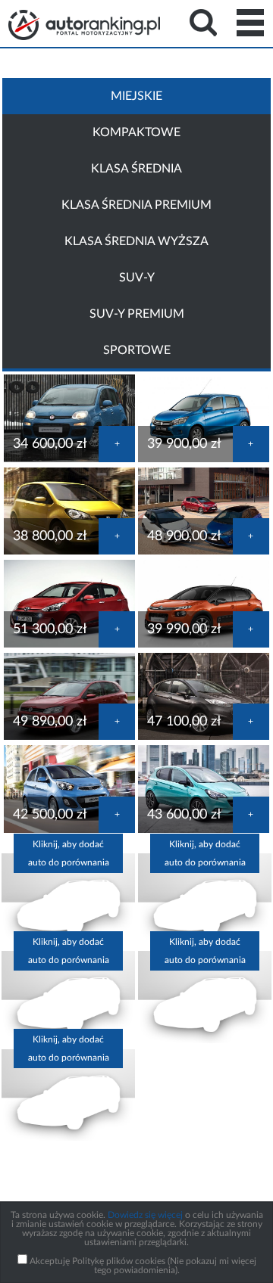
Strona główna (84, 25)
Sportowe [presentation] (137, 350)
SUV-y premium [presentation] (136, 314)
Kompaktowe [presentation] (136, 132)
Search (203, 22)
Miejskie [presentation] (136, 96)
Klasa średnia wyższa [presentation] (136, 241)
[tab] (136, 96)
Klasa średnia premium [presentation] (136, 205)
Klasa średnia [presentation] (136, 169)
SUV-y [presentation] (137, 278)
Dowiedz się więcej (145, 1214)
